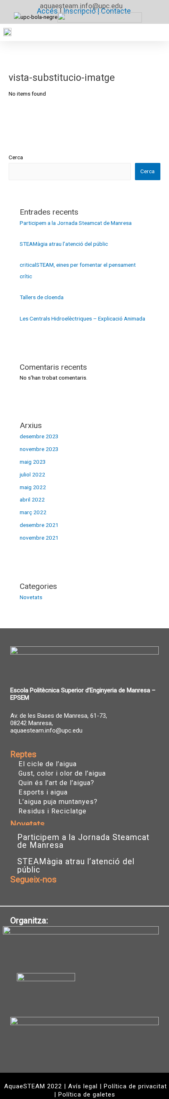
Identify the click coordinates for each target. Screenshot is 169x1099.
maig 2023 (33, 461)
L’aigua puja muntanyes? (58, 802)
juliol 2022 (32, 474)
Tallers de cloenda (42, 297)
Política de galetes (86, 1094)
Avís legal (83, 1086)
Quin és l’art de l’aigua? (56, 783)
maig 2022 (33, 487)
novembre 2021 (39, 537)
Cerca (16, 157)
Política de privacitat (135, 1086)
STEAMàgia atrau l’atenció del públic (64, 243)
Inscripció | (82, 11)
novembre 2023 (39, 449)
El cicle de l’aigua (47, 764)
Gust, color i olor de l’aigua (62, 773)
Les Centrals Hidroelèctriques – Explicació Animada (82, 318)
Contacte (116, 11)
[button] (156, 32)
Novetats (31, 597)
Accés (47, 11)
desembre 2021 (39, 525)
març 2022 (33, 512)
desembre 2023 (39, 436)
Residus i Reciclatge (52, 811)
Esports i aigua (43, 792)
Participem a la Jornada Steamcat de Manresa (76, 223)
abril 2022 (32, 499)
